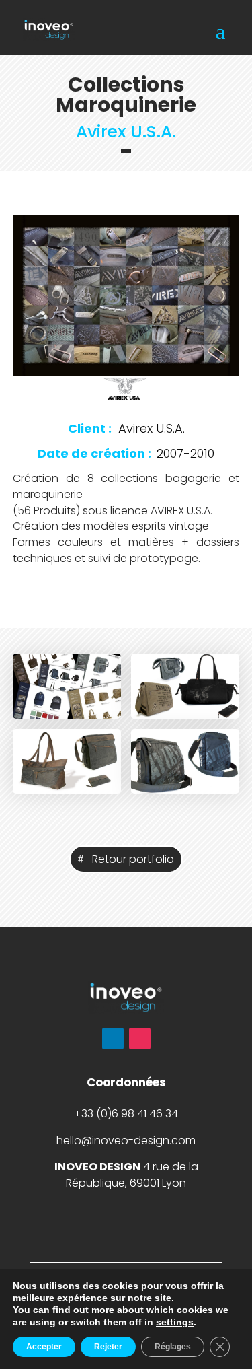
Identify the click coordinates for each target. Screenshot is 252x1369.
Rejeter (108, 1347)
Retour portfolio (133, 859)
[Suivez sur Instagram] (140, 1038)
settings (175, 1322)
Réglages (173, 1347)
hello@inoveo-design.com (126, 1140)
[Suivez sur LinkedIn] (113, 1038)
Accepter (44, 1347)
